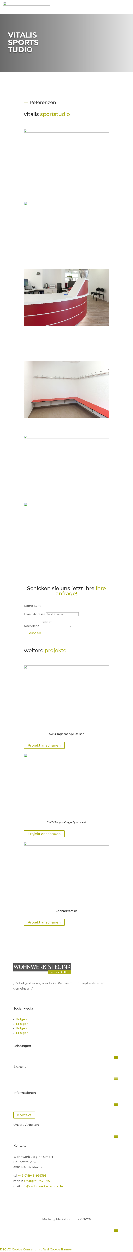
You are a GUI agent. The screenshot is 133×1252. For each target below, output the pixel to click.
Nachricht (31, 626)
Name (28, 605)
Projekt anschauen (44, 745)
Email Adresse (34, 614)
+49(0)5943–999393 (32, 1175)
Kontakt (24, 1115)
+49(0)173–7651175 (37, 1181)
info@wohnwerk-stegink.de (42, 1186)
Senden (34, 633)
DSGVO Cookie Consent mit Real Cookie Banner (36, 1249)
